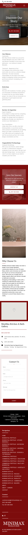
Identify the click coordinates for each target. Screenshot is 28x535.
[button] (14, 310)
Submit (14, 400)
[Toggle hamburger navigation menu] (24, 5)
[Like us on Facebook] (4, 515)
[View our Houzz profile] (2, 515)
